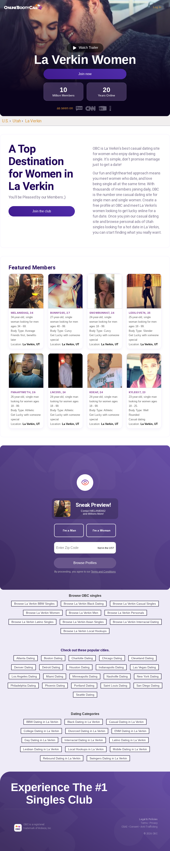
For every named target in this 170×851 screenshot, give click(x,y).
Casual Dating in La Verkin (126, 721)
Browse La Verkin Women (43, 612)
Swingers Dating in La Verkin (108, 758)
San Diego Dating (147, 685)
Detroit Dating (51, 667)
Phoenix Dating (55, 685)
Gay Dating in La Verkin (39, 740)
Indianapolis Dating (111, 667)
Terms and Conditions (103, 571)
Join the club (41, 211)
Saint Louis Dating (115, 685)
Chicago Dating (112, 658)
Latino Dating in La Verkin (129, 740)
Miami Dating (54, 676)
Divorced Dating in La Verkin (86, 731)
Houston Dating (79, 667)
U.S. (5, 120)
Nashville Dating (117, 676)
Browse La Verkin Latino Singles (32, 622)
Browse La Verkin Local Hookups (85, 631)
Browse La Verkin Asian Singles (83, 622)
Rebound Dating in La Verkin (61, 758)
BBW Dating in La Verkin (42, 721)
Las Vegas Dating (144, 667)
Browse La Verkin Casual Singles (134, 603)
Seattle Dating (85, 694)
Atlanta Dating (25, 658)
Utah (17, 120)
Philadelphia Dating (23, 685)
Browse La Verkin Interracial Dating (136, 622)
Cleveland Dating (142, 658)
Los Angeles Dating (24, 676)
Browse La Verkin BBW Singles (34, 603)
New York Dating (148, 676)
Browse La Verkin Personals (125, 612)
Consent (134, 826)
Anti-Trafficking (149, 826)
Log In (157, 7)
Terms (144, 823)
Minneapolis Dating (84, 676)
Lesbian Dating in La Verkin (41, 749)
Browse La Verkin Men (83, 612)
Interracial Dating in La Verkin (83, 740)
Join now (85, 74)
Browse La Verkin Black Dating (84, 603)
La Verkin (33, 120)
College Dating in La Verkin (41, 731)
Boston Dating (53, 658)
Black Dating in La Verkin (83, 721)
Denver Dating (23, 667)
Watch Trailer (87, 47)
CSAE (124, 826)
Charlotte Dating (82, 658)
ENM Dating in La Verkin (130, 731)
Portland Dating (84, 685)
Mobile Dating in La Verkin (130, 749)
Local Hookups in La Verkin (86, 749)
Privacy (154, 823)
